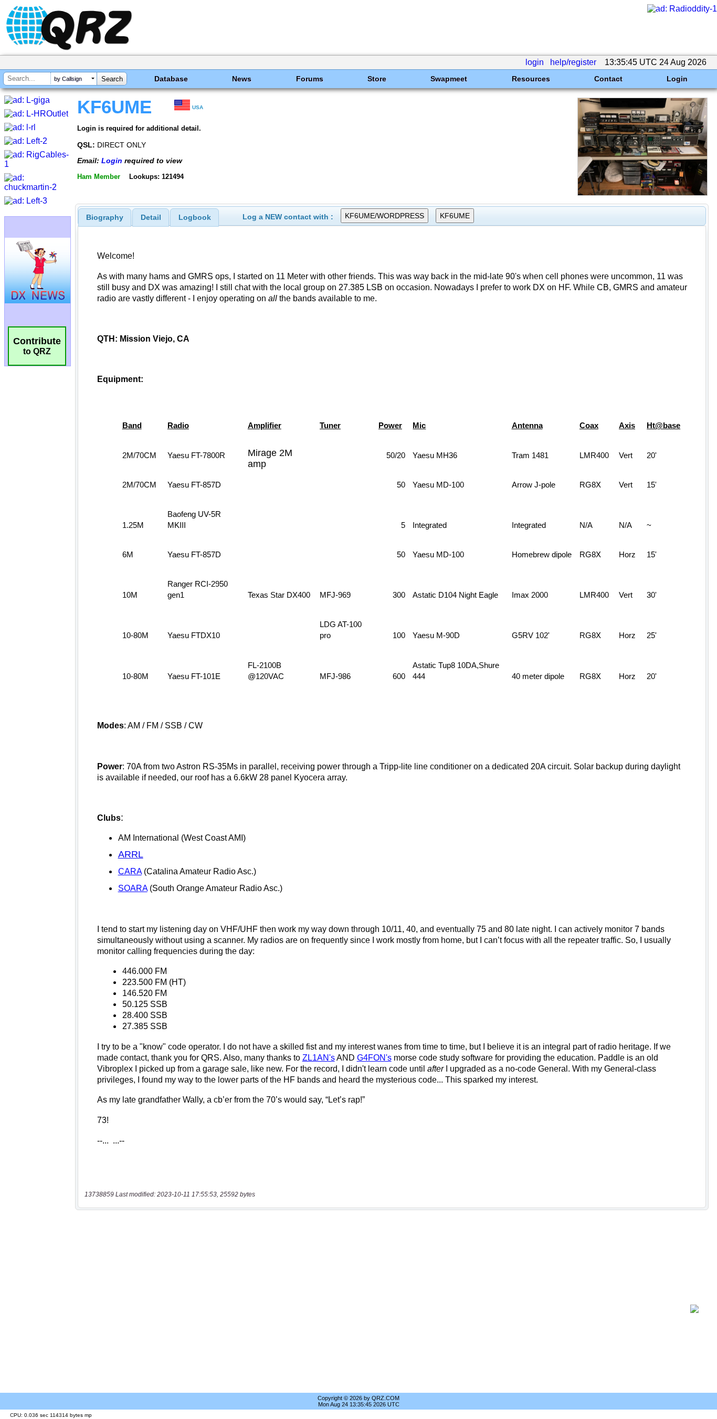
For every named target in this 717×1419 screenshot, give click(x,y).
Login (677, 79)
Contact (608, 79)
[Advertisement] (386, 1308)
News (241, 79)
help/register (573, 62)
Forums (309, 79)
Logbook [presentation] (194, 217)
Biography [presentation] (104, 217)
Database (171, 79)
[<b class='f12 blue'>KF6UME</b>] (642, 192)
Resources (531, 79)
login (534, 62)
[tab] (104, 217)
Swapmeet (448, 79)
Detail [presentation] (151, 217)
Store (376, 79)
